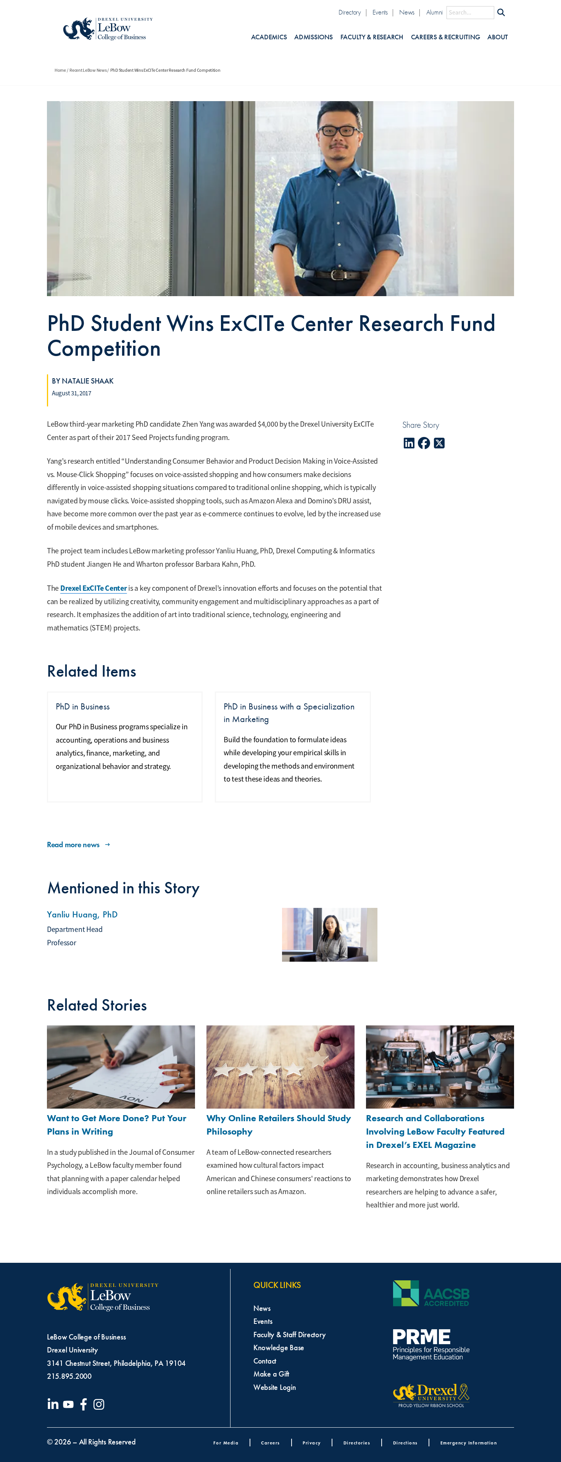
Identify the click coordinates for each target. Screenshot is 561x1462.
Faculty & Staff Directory (289, 1334)
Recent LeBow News (87, 70)
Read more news (73, 844)
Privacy (312, 1443)
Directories (357, 1443)
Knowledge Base (278, 1347)
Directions (405, 1443)
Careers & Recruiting (445, 37)
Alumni (434, 12)
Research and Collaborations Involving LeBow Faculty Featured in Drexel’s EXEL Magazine (435, 1131)
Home (60, 70)
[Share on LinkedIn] (409, 443)
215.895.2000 (69, 1376)
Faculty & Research (371, 37)
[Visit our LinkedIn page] (54, 1404)
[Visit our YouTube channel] (69, 1404)
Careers (270, 1443)
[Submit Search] (501, 12)
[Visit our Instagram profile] (100, 1404)
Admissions (313, 37)
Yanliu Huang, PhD (82, 914)
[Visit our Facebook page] (85, 1404)
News (406, 12)
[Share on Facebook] (424, 443)
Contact (264, 1360)
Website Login (274, 1387)
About (497, 37)
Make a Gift (271, 1373)
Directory (350, 12)
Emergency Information (468, 1443)
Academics (269, 37)
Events (379, 12)
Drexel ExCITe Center (93, 588)
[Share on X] (439, 443)
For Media (226, 1443)
